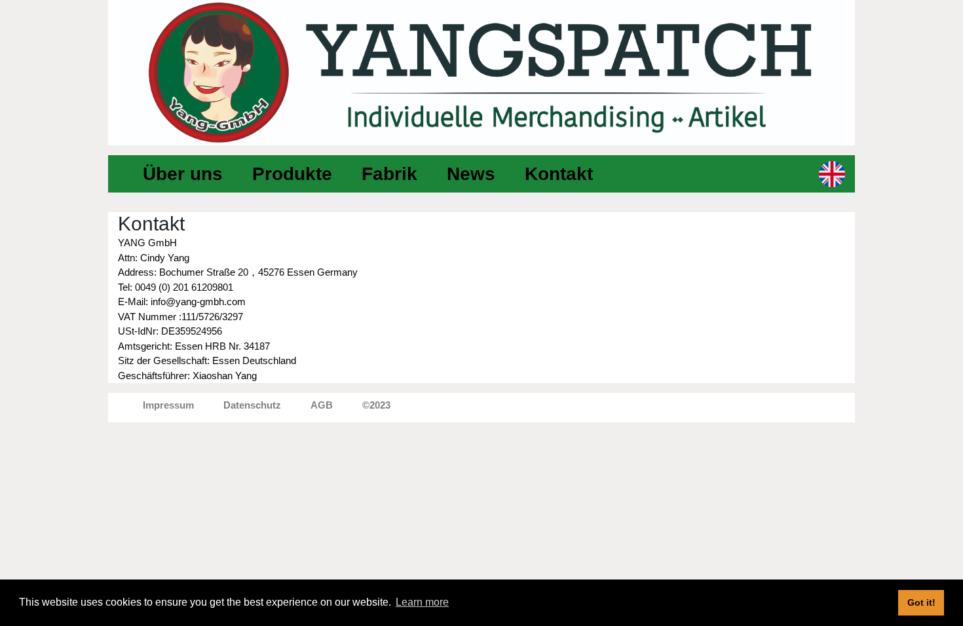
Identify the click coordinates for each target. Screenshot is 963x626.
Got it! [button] (921, 602)
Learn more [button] (422, 602)
